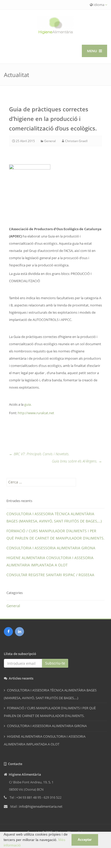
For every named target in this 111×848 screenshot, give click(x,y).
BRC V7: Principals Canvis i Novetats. (39, 453)
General (50, 141)
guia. (27, 404)
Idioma (99, 4)
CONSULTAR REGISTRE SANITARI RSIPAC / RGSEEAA (50, 574)
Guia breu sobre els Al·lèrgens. (77, 461)
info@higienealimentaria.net (40, 806)
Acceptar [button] (85, 840)
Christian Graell (76, 141)
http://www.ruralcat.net (36, 413)
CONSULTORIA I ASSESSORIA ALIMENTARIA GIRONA (50, 547)
